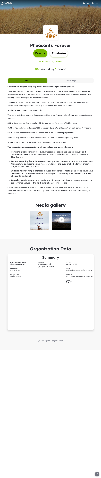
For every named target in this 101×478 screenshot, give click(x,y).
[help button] (97, 474)
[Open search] (88, 3)
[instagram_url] (71, 282)
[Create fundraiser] (84, 3)
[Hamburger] (97, 3)
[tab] (27, 80)
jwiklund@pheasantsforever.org (79, 270)
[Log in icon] (92, 3)
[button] (61, 219)
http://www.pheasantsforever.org (80, 276)
